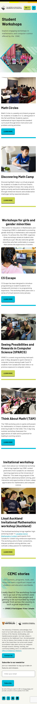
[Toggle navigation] (34, 8)
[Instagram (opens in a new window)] (8, 698)
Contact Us (8, 655)
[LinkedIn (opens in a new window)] (17, 698)
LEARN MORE (8, 131)
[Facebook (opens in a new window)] (4, 698)
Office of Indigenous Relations (12, 651)
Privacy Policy (27, 689)
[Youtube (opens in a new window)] (13, 698)
